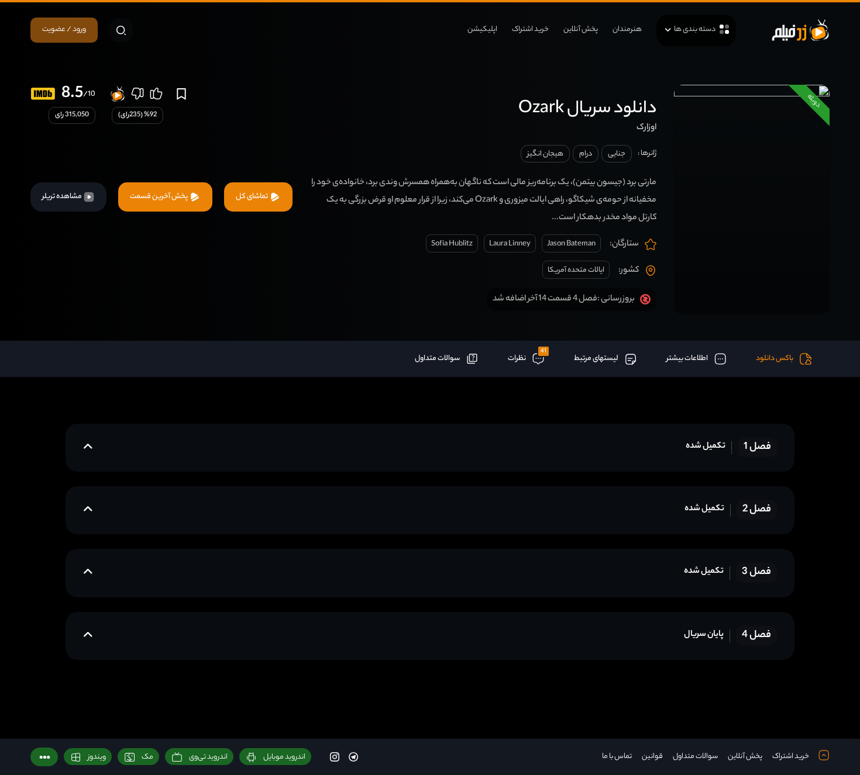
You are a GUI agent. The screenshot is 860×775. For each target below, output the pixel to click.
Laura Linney (510, 244)
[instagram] (334, 756)
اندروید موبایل (284, 757)
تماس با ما (617, 756)
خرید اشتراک (530, 29)
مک (147, 757)
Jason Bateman (571, 244)
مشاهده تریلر (62, 197)
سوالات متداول (695, 756)
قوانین (652, 756)
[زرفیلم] (800, 30)
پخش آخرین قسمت (159, 197)
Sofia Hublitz (452, 244)
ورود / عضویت (64, 29)
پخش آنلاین (580, 29)
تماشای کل (252, 197)
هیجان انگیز (545, 154)
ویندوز (97, 757)
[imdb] (43, 94)
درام (585, 154)
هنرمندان (627, 29)
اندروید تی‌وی (208, 757)
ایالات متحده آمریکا (576, 270)
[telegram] (353, 756)
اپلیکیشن (482, 29)
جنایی (616, 154)
